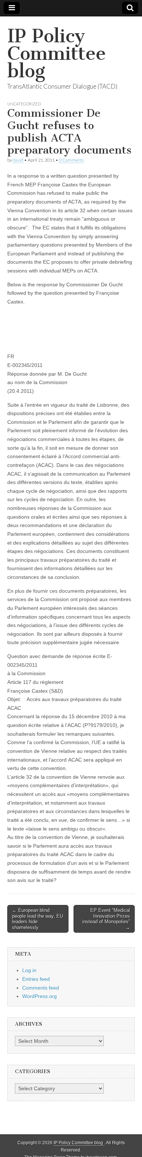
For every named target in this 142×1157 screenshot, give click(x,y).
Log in (29, 970)
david (18, 160)
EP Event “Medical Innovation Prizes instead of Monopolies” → (106, 919)
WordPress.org (39, 996)
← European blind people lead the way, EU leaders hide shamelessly (37, 919)
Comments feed (40, 988)
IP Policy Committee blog (56, 53)
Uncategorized (24, 103)
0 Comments (71, 160)
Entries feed (36, 979)
